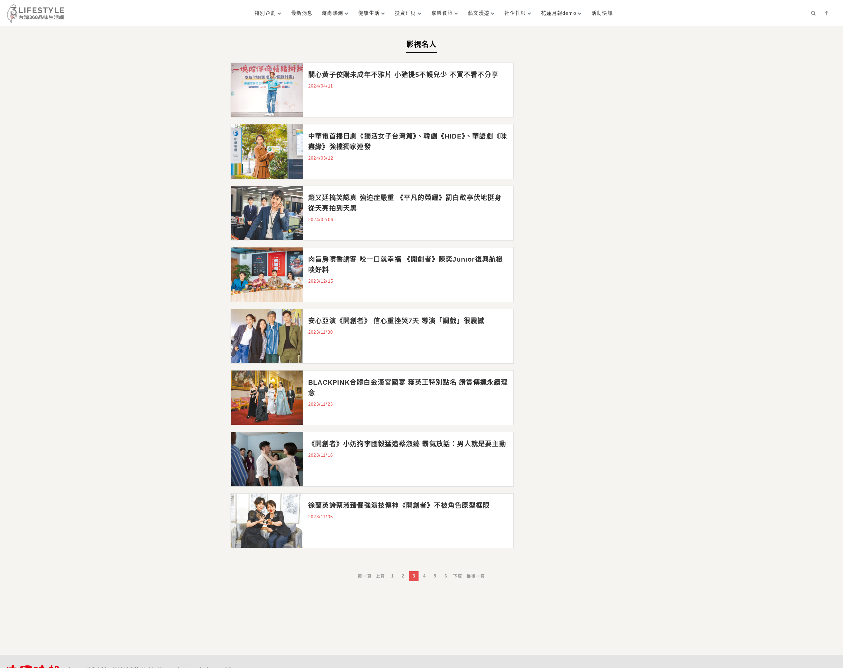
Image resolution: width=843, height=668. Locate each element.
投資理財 (405, 13)
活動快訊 (602, 13)
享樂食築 (442, 13)
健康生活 (369, 13)
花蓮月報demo (558, 13)
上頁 (380, 576)
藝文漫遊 (478, 13)
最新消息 (302, 13)
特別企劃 (265, 13)
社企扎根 (515, 13)
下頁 (457, 576)
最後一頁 (476, 576)
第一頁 (365, 576)
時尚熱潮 (332, 13)
